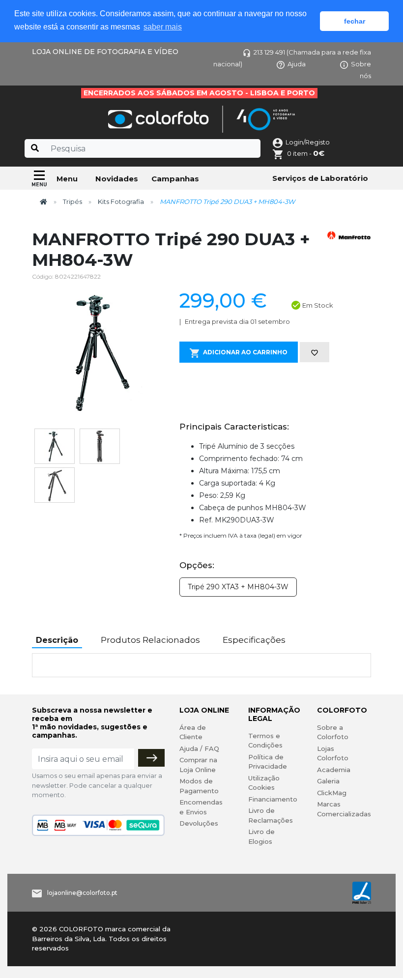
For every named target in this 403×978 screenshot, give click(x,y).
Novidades (116, 178)
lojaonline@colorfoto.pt (82, 892)
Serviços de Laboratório (320, 178)
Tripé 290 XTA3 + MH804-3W (238, 586)
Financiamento (272, 799)
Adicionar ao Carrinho (245, 352)
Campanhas (175, 178)
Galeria (328, 781)
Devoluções (198, 823)
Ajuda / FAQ (199, 748)
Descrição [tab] (57, 640)
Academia (333, 770)
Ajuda (297, 64)
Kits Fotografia (121, 201)
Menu (67, 178)
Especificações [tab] (254, 640)
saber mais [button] (163, 27)
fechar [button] (354, 21)
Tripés (72, 201)
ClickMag (331, 793)
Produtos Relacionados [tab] (150, 640)
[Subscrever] (151, 758)
